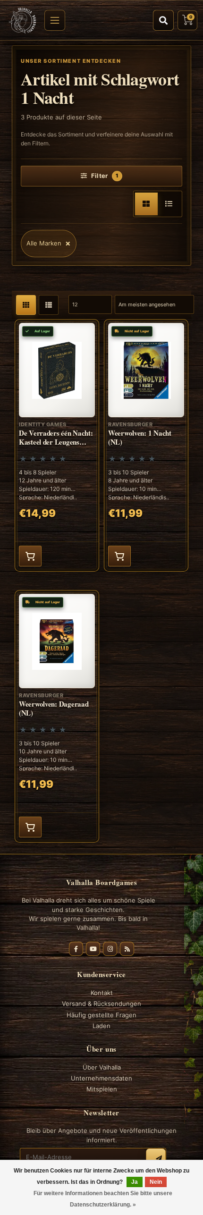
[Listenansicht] (169, 204)
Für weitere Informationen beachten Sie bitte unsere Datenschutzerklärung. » (103, 1199)
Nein (156, 1182)
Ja (134, 1182)
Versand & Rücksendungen (101, 1003)
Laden (101, 1025)
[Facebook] (76, 949)
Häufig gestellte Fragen (101, 1015)
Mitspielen (101, 1089)
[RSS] (127, 949)
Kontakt (102, 992)
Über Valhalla (102, 1067)
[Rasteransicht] (146, 204)
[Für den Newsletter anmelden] (156, 1158)
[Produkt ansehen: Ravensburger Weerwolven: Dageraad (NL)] (57, 716)
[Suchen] (163, 20)
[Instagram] (110, 949)
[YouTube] (93, 949)
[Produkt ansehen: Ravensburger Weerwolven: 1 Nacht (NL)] (146, 445)
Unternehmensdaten (101, 1078)
